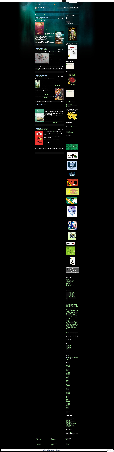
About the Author (51, 4)
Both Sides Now (68, 307)
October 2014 (68, 365)
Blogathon (46, 4)
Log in (37, 440)
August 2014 (67, 444)
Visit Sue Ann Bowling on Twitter (70, 300)
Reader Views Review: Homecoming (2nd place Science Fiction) (71, 104)
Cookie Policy (58, 450)
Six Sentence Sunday (69, 419)
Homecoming (69, 316)
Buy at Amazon (68, 131)
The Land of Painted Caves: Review (70, 426)
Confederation (69, 309)
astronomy (73, 306)
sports (71, 323)
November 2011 (68, 393)
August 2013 (67, 376)
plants (67, 320)
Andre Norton (39, 101)
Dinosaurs (76, 311)
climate (74, 308)
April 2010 (67, 408)
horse (76, 316)
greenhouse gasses (68, 315)
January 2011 (68, 401)
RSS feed (61, 8)
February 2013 (68, 381)
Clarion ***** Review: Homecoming (70, 101)
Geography (73, 314)
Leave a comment (45, 49)
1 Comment (45, 18)
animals (75, 305)
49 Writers (67, 279)
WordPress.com (39, 444)
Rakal (69, 321)
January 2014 (68, 372)
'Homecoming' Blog (43, 7)
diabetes (73, 311)
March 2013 (67, 380)
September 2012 (68, 385)
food (66, 314)
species (69, 323)
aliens (67, 305)
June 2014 (67, 368)
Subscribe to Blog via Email (70, 15)
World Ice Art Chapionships (73, 327)
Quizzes (40, 18)
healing (75, 315)
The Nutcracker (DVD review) (70, 425)
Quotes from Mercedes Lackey (42, 17)
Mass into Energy (68, 422)
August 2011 (67, 395)
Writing (42, 18)
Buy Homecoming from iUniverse (71, 126)
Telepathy (67, 324)
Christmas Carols (69, 308)
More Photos (67, 359)
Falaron (73, 313)
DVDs (67, 312)
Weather (68, 327)
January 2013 (68, 382)
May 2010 (67, 407)
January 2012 (68, 391)
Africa (71, 304)
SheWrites (67, 286)
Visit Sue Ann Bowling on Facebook (70, 296)
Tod (71, 325)
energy (72, 312)
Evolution (70, 313)
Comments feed (39, 443)
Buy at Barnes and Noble (69, 132)
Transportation (68, 326)
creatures (70, 311)
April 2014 (67, 370)
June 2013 (67, 378)
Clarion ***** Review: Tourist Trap (70, 102)
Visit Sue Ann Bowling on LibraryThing (71, 298)
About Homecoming (41, 2)
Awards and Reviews (50, 2)
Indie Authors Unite (68, 282)
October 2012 (68, 384)
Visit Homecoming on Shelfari (70, 295)
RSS (55, 4)
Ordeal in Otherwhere (49, 101)
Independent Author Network (69, 281)
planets (74, 319)
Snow (67, 323)
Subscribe (68, 21)
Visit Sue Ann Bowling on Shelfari (70, 299)
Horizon (73, 316)
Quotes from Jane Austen (41, 104)
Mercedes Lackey (69, 319)
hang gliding (72, 315)
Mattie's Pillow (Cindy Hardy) (70, 285)
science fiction (73, 322)
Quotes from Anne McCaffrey (70, 418)
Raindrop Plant (68, 420)
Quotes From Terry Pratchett (42, 128)
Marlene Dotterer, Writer (69, 284)
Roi (68, 322)
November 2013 (68, 374)
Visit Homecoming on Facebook (70, 292)
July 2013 (67, 377)
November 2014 (68, 364)
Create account (39, 439)
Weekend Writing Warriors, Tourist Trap (71, 423)
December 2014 (68, 439)
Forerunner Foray (44, 101)
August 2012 (67, 386)
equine (74, 312)
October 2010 (68, 403)
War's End (73, 326)
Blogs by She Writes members (70, 280)
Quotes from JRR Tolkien (41, 48)
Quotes (67, 321)
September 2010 (68, 404)
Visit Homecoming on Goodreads (70, 293)
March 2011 (67, 399)
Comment (62, 101)
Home (36, 2)
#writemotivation (68, 304)
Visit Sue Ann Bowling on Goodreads (71, 297)
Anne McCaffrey (68, 306)
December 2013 (68, 373)
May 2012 (67, 388)
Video (45, 2)
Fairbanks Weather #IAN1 (69, 424)
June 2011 (67, 397)
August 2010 (67, 405)
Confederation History (73, 310)
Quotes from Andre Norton (41, 75)
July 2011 (67, 396)
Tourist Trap (74, 325)
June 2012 (67, 387)
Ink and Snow (68, 283)
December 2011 (68, 392)
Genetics (69, 314)
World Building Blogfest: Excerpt (70, 421)
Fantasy (75, 313)
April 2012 (67, 389)
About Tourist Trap (56, 2)
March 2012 (67, 390)
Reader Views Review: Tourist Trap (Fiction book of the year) (71, 106)
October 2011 (68, 394)
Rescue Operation (74, 321)
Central (72, 307)
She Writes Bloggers (38, 4)
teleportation (70, 324)
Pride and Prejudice (73, 320)
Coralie (67, 311)
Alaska (75, 304)
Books (76, 306)
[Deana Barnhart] (72, 239)
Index (42, 4)
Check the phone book (69, 432)
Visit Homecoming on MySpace (70, 294)
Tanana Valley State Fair (75, 323)
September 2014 (68, 366)
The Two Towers (69, 325)
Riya (66, 322)
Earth (69, 312)
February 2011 (68, 400)
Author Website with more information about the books (71, 137)
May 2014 (67, 369)
